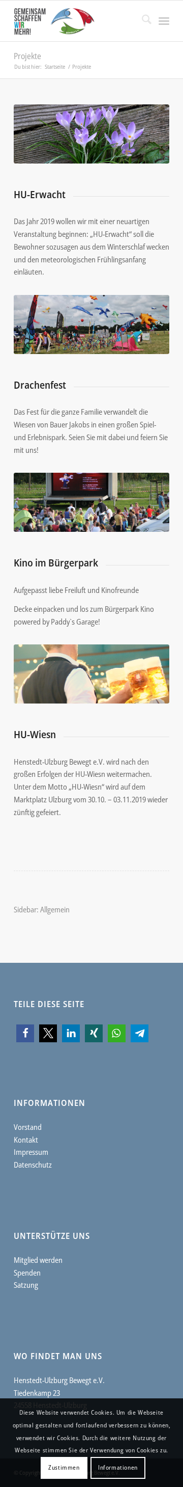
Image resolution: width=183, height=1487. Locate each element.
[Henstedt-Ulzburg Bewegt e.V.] (76, 21)
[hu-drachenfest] (91, 324)
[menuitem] (141, 21)
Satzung (26, 1285)
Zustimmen (63, 1467)
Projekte (27, 56)
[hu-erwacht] (91, 134)
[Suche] (141, 21)
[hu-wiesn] (91, 674)
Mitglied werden (38, 1260)
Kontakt (26, 1139)
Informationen (118, 1467)
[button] (25, 1033)
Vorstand (28, 1127)
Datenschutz (33, 1164)
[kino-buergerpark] (91, 502)
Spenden (27, 1272)
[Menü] (164, 21)
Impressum (31, 1152)
